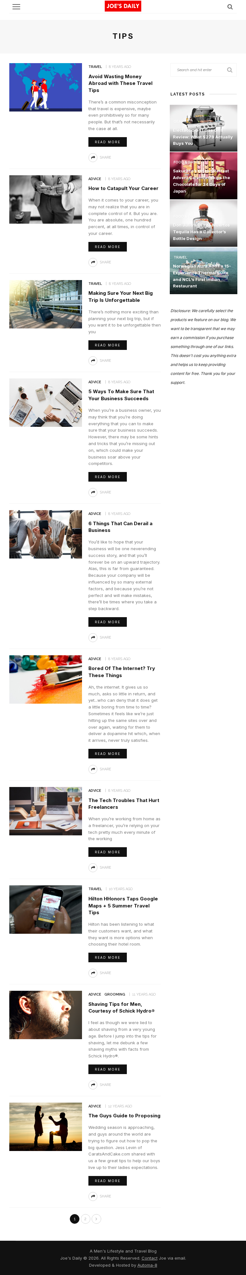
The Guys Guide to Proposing (124, 1116)
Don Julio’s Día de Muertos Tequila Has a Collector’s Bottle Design (201, 231)
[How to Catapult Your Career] (45, 198)
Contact (150, 1258)
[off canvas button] (16, 7)
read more (107, 142)
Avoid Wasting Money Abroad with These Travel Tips (120, 83)
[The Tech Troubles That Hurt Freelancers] (45, 810)
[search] (230, 6)
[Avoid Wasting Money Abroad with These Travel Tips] (45, 86)
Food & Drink (186, 162)
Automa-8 (147, 1265)
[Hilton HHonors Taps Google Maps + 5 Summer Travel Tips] (45, 909)
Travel (95, 67)
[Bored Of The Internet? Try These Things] (45, 678)
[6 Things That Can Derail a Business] (45, 534)
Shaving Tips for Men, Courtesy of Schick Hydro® (121, 1007)
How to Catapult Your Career (123, 188)
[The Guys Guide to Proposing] (45, 1126)
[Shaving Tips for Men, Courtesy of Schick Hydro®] (45, 1014)
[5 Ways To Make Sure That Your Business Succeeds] (45, 402)
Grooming (114, 994)
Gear (179, 122)
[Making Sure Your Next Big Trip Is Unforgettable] (45, 303)
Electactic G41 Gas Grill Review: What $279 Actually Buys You (203, 137)
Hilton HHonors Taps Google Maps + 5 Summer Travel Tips (123, 906)
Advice (94, 179)
